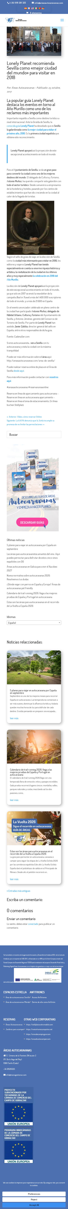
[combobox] (34, 622)
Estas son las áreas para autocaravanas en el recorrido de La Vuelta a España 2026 (31, 852)
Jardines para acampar (15, 1029)
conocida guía (20, 125)
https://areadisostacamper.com (38, 1039)
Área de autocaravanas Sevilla (18, 997)
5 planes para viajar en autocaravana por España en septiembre (33, 691)
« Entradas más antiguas (18, 890)
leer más (14, 718)
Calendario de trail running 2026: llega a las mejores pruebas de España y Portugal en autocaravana (31, 772)
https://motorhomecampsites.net (39, 1029)
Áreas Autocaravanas (14, 1024)
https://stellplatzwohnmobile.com (39, 1024)
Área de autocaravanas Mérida (18, 1002)
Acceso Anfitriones (39, 997)
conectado (33, 923)
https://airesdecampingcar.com (38, 1034)
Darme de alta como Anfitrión (43, 1002)
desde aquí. (19, 370)
